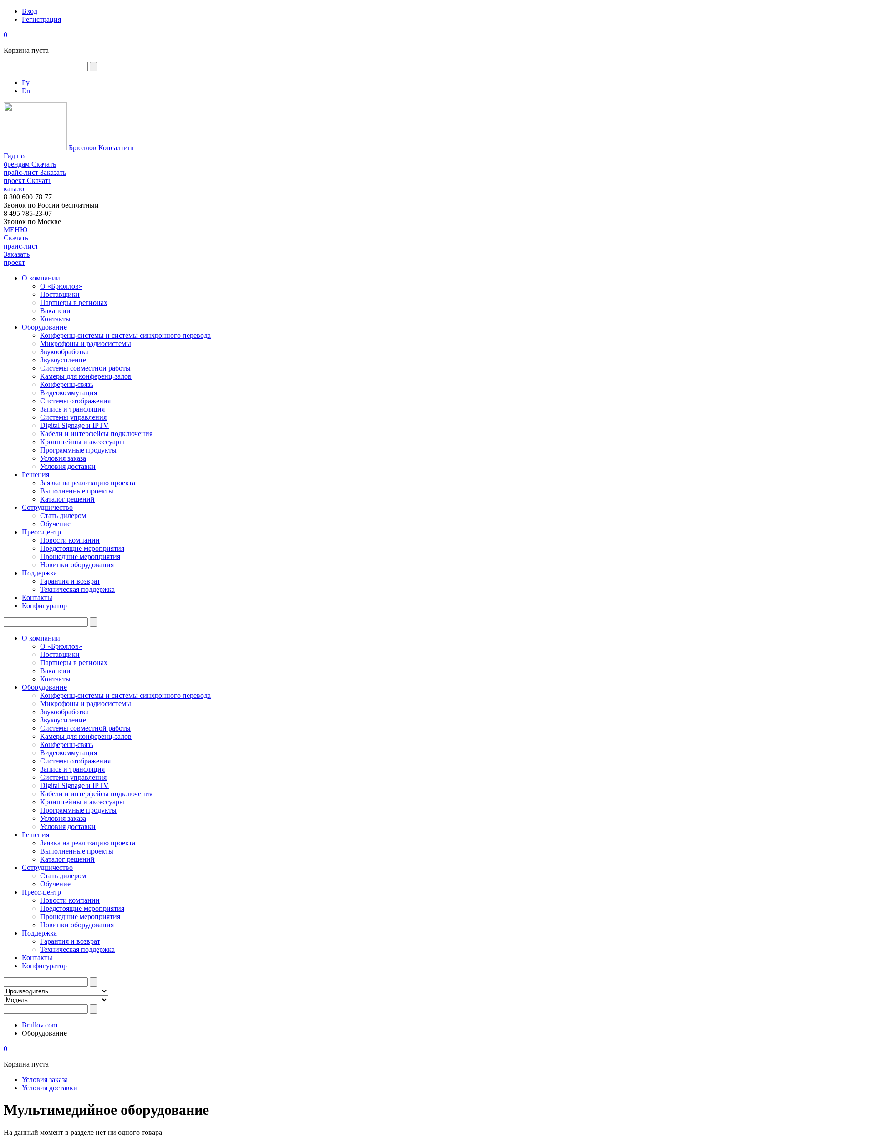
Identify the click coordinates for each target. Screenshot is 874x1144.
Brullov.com (39, 1025)
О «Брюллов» (61, 286)
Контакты (55, 319)
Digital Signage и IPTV (74, 425)
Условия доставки (68, 466)
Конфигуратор (44, 606)
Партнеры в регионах (73, 302)
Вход (29, 11)
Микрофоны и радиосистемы (85, 343)
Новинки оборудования (77, 565)
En (26, 91)
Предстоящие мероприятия (82, 548)
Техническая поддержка (77, 589)
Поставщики (60, 294)
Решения (35, 474)
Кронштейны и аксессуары (82, 442)
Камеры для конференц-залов (86, 376)
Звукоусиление (63, 360)
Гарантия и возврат (70, 581)
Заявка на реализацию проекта (87, 483)
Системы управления (73, 417)
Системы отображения (75, 401)
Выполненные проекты (76, 491)
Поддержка (39, 573)
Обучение (55, 524)
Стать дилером (63, 515)
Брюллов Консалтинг (101, 148)
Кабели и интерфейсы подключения (96, 433)
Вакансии (55, 311)
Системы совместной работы (85, 368)
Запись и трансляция (72, 409)
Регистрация (41, 19)
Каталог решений (67, 499)
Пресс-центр (41, 532)
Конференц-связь (66, 384)
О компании (41, 278)
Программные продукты (78, 450)
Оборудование (44, 327)
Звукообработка (64, 352)
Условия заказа (63, 458)
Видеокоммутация (68, 393)
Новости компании (70, 540)
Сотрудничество (47, 507)
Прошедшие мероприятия (80, 556)
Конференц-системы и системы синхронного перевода (125, 335)
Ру (26, 82)
